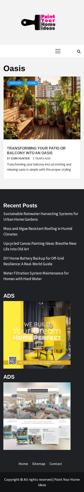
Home (32, 83)
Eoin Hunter (20, 158)
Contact (56, 463)
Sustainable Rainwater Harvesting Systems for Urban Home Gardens (40, 216)
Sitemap (38, 463)
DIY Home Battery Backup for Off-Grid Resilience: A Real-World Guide (33, 261)
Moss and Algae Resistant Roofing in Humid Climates (37, 231)
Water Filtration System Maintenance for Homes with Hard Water (36, 276)
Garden (15, 83)
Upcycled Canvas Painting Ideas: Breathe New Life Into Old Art (39, 246)
